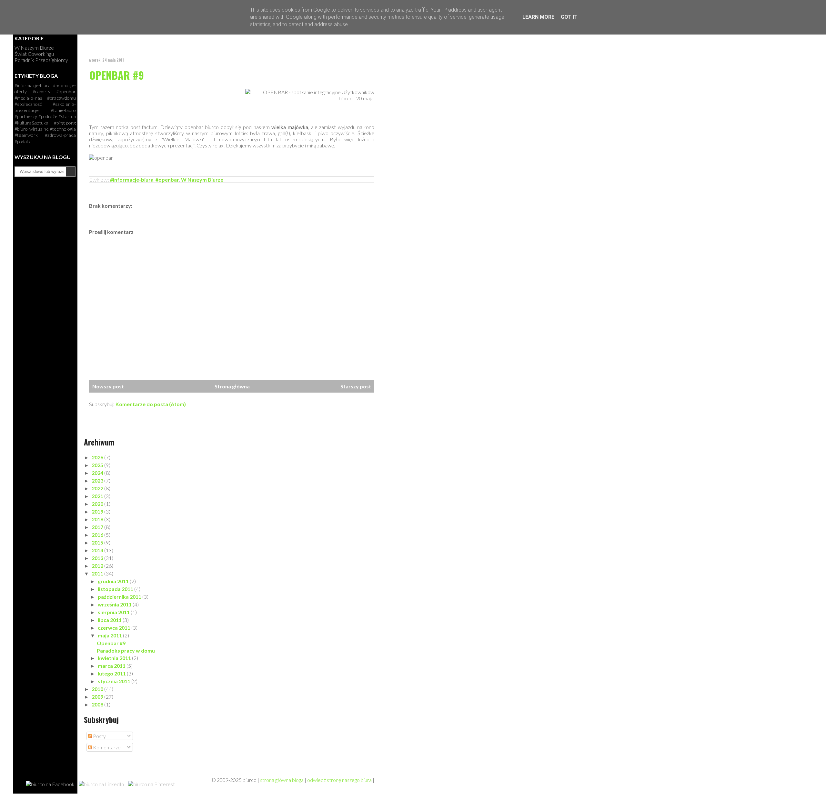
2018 (98, 519)
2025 (98, 465)
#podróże (47, 116)
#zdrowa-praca (60, 135)
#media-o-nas (28, 98)
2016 (98, 535)
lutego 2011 (112, 673)
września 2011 (115, 604)
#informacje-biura (132, 179)
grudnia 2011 (114, 581)
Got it (569, 17)
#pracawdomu (61, 98)
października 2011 (120, 597)
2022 (98, 488)
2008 (98, 704)
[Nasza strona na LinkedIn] (101, 784)
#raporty (41, 91)
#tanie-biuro (63, 110)
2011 (98, 573)
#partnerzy (26, 116)
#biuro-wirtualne (32, 129)
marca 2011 (112, 666)
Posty (99, 736)
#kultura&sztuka (31, 122)
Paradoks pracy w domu (126, 650)
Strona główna (232, 386)
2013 (98, 558)
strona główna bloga (282, 780)
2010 (98, 689)
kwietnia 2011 (115, 658)
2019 (98, 511)
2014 (98, 550)
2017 (98, 527)
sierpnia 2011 (114, 612)
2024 (98, 473)
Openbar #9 (116, 75)
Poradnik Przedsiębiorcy (41, 60)
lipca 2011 (110, 620)
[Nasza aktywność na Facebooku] (50, 784)
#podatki (23, 141)
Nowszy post (108, 386)
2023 (98, 480)
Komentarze (106, 747)
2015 (98, 542)
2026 (98, 457)
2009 (98, 697)
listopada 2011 (116, 589)
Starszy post (355, 386)
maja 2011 (110, 635)
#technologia (63, 129)
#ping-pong (65, 122)
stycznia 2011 (114, 681)
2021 (98, 496)
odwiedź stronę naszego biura (339, 780)
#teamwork (26, 135)
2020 (98, 504)
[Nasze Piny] (151, 784)
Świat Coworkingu (34, 54)
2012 (98, 566)
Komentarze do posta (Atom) (151, 404)
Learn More (538, 17)
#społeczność (28, 104)
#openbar (167, 179)
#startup (67, 116)
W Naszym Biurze (202, 179)
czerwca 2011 (114, 628)
